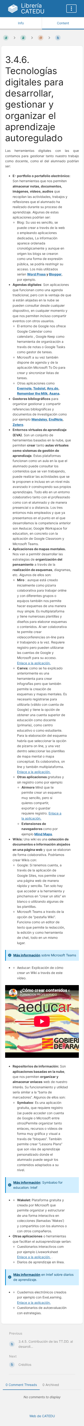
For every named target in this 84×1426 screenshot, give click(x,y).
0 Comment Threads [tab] (21, 1385)
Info (21, 23)
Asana (54, 393)
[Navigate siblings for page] (49, 38)
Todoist (39, 388)
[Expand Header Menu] (71, 8)
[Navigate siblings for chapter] (32, 38)
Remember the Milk (32, 393)
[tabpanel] (42, 1397)
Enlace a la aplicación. (34, 663)
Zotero (18, 425)
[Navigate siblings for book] (14, 38)
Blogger (55, 274)
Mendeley (39, 419)
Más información (26, 1182)
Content (63, 23)
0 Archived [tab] (50, 1385)
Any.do (52, 388)
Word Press (36, 274)
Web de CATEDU (42, 1416)
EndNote (56, 419)
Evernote (24, 388)
